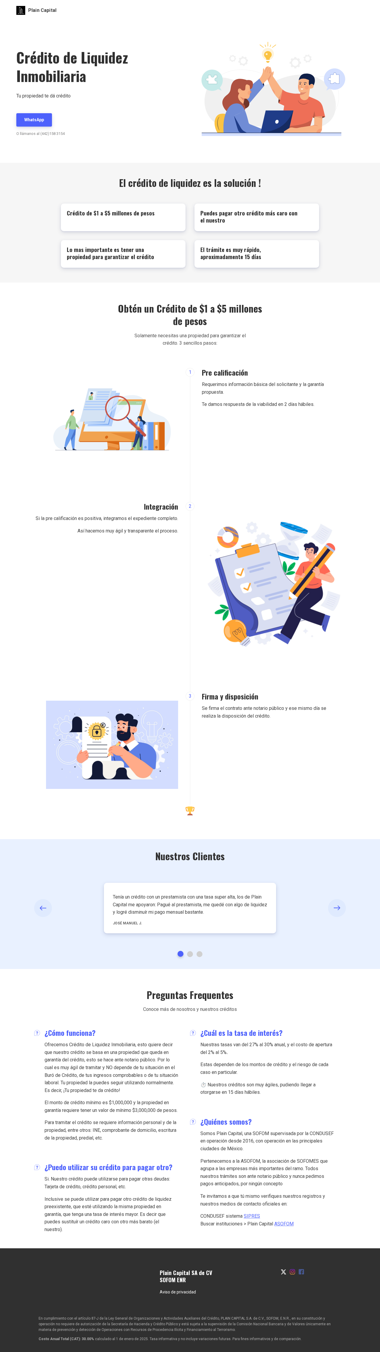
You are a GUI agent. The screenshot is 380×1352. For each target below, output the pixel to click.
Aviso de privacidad (178, 1292)
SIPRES (252, 1216)
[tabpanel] (190, 908)
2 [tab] (190, 954)
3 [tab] (199, 954)
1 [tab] (180, 954)
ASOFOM (284, 1224)
